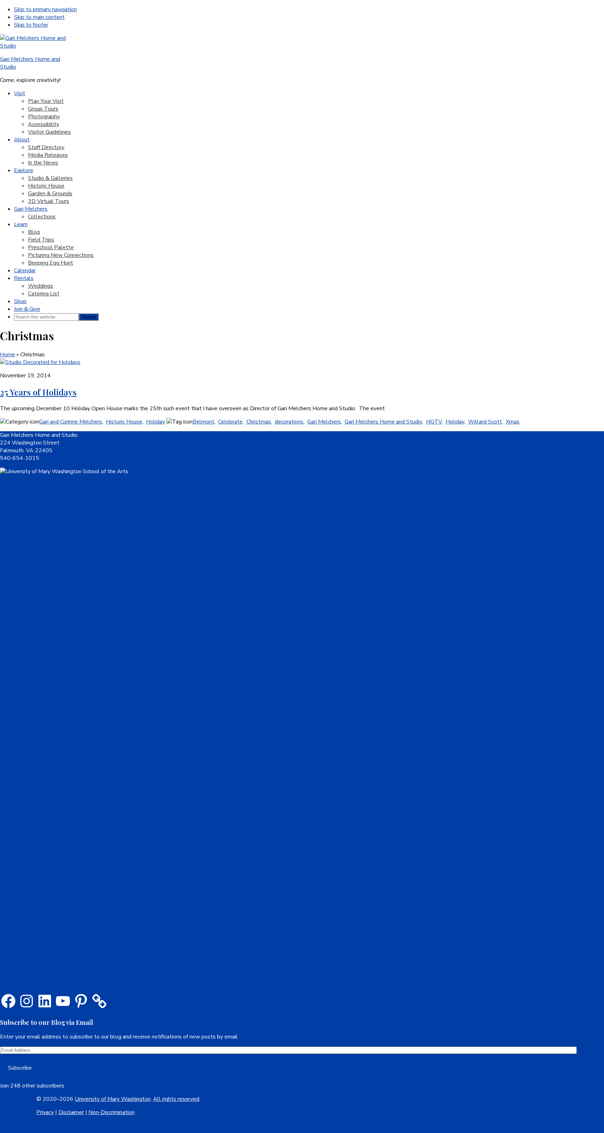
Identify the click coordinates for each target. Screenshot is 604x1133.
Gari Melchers (324, 422)
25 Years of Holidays (38, 392)
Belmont (203, 422)
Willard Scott (485, 422)
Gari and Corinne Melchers (70, 422)
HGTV (434, 422)
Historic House (124, 422)
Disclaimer (71, 1112)
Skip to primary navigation (45, 9)
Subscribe (20, 1068)
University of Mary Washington (113, 1099)
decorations (289, 422)
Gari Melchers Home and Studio (383, 422)
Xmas (512, 422)
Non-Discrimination (111, 1112)
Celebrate (230, 422)
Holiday (155, 422)
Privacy (45, 1112)
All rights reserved (176, 1099)
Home (7, 354)
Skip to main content (39, 17)
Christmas (258, 422)
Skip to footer (31, 25)
